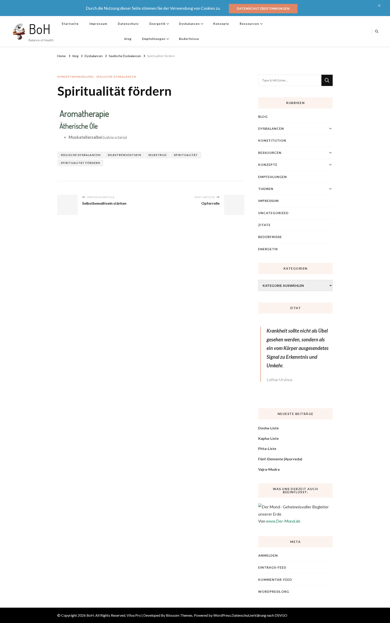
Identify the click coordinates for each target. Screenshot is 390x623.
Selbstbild (157, 155)
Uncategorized (273, 213)
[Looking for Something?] (289, 80)
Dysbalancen (189, 23)
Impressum (98, 23)
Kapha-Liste (268, 438)
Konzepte (221, 23)
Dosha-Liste (268, 428)
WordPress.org (273, 591)
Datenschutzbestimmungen (263, 8)
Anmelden (268, 555)
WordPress (222, 615)
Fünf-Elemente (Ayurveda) (280, 459)
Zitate (264, 225)
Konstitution (272, 140)
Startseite (70, 23)
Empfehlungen (153, 39)
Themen (265, 189)
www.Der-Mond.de (283, 521)
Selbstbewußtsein (124, 155)
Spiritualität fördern (80, 162)
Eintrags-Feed (272, 567)
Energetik (157, 23)
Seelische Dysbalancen (116, 76)
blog (128, 39)
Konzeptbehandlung (75, 76)
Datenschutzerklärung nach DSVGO (259, 615)
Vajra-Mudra (269, 469)
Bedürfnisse (189, 39)
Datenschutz (128, 23)
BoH (40, 28)
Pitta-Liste (267, 448)
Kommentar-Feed (275, 579)
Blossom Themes (179, 615)
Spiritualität (186, 155)
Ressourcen (249, 23)
